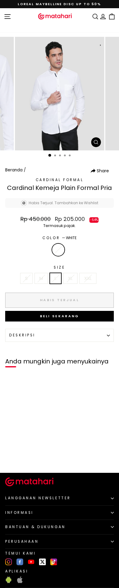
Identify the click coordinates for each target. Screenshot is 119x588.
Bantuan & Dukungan (35, 526)
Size (59, 267)
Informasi (19, 512)
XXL (88, 278)
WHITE (58, 250)
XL (70, 278)
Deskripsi (22, 335)
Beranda (14, 170)
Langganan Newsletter (38, 498)
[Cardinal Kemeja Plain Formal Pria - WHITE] (11, 458)
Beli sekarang (59, 316)
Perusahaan (21, 541)
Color (59, 238)
